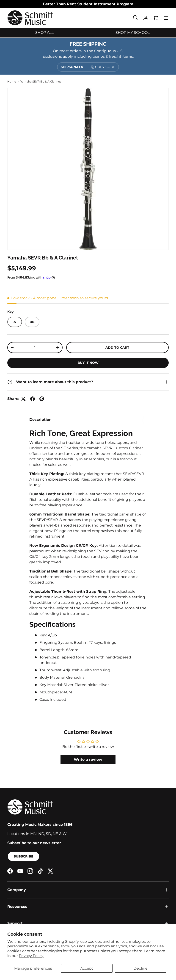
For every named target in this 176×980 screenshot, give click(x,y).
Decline (141, 968)
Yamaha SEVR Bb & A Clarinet (40, 81)
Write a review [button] (88, 759)
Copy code (105, 67)
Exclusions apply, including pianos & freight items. (88, 56)
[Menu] (166, 18)
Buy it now (88, 363)
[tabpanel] (88, 565)
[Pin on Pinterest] (41, 398)
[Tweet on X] (23, 398)
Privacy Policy (31, 956)
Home (11, 81)
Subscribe (23, 856)
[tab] (40, 419)
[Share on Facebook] (32, 398)
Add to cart (117, 347)
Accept (86, 968)
